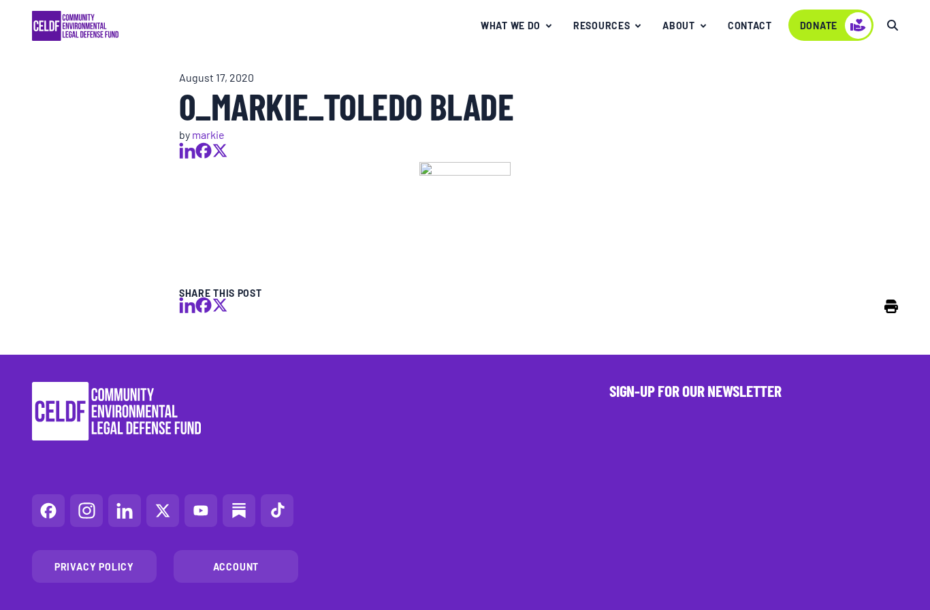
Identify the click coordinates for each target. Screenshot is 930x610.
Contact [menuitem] (750, 25)
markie (208, 134)
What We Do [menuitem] (511, 25)
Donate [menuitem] (818, 25)
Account (236, 566)
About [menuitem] (678, 25)
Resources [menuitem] (601, 25)
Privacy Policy (94, 566)
